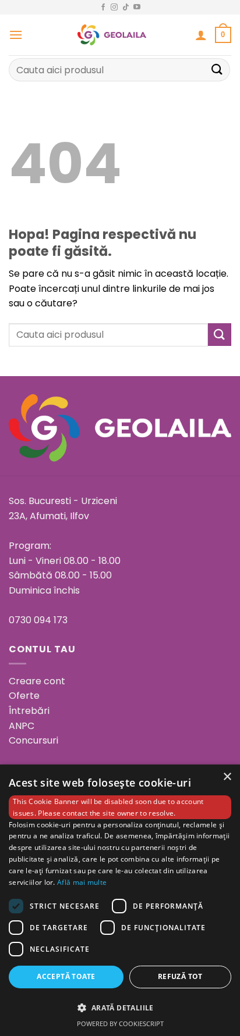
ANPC (21, 726)
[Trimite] (217, 69)
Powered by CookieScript (120, 1023)
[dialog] (120, 900)
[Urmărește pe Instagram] (114, 7)
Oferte (24, 695)
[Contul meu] (201, 35)
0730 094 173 (38, 620)
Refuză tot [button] (180, 976)
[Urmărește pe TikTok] (125, 7)
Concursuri (33, 740)
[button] (16, 34)
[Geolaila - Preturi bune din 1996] (112, 35)
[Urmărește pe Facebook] (103, 7)
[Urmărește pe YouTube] (136, 7)
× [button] (227, 777)
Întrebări (29, 710)
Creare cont (37, 681)
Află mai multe (82, 882)
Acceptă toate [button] (66, 976)
